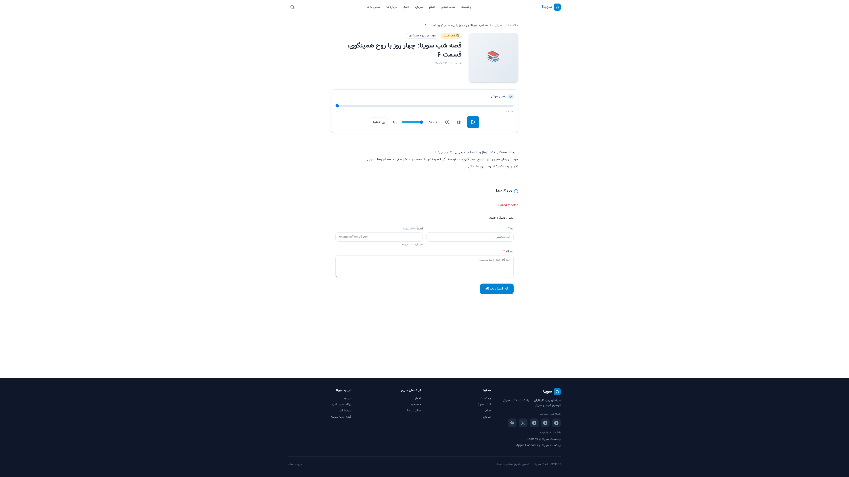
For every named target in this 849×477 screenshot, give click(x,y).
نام (511, 229)
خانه (515, 25)
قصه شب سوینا (341, 417)
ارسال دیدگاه (494, 289)
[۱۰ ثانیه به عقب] (459, 122)
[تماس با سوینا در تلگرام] (534, 422)
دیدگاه (508, 252)
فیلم (432, 7)
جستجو (416, 404)
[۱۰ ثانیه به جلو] (447, 122)
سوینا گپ (345, 410)
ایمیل (413, 229)
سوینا (547, 7)
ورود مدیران (295, 464)
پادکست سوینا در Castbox (543, 439)
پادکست (466, 7)
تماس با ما (373, 7)
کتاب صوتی (448, 7)
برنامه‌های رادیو (341, 404)
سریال (419, 7)
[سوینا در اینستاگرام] (523, 422)
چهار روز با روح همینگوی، (422, 36)
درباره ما (391, 7)
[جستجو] (292, 7)
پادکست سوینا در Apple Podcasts (538, 445)
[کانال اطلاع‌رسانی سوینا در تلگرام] (556, 422)
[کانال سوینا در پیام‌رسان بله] (512, 422)
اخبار (406, 7)
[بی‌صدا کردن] (395, 122)
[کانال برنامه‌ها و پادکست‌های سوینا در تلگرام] (545, 422)
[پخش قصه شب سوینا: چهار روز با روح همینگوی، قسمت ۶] (473, 122)
